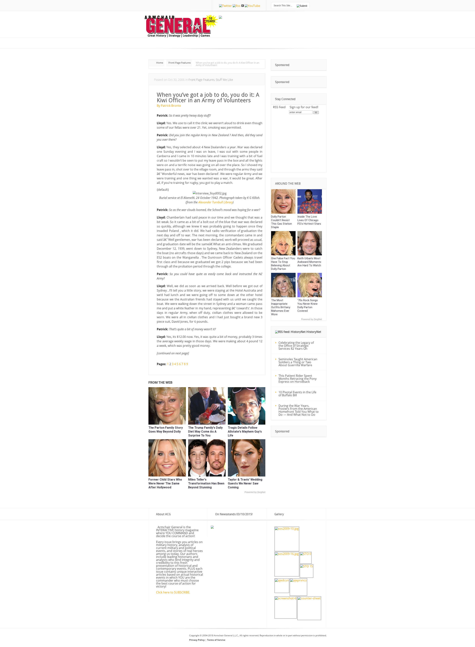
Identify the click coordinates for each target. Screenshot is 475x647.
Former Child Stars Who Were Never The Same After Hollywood (165, 483)
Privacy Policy (197, 639)
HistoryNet (313, 332)
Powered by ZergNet (255, 492)
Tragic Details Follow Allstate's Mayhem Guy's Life (245, 431)
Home (159, 62)
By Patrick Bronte (169, 106)
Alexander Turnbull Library (215, 202)
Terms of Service (216, 639)
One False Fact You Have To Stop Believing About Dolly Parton (283, 264)
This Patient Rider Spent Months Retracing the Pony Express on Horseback (298, 379)
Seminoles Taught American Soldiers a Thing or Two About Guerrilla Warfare (298, 362)
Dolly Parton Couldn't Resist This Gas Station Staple (281, 222)
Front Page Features (179, 62)
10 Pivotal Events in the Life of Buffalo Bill (297, 393)
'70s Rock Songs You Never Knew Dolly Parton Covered (307, 305)
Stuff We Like (224, 80)
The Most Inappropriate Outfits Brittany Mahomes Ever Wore (280, 307)
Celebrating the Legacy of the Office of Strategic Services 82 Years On (296, 346)
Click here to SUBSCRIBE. (173, 592)
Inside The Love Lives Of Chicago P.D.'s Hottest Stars (309, 220)
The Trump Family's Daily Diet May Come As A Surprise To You (205, 431)
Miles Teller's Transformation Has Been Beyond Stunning (206, 483)
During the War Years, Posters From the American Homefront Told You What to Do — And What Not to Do (299, 410)
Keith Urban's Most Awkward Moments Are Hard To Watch (309, 262)
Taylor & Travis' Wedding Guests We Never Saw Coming (245, 483)
